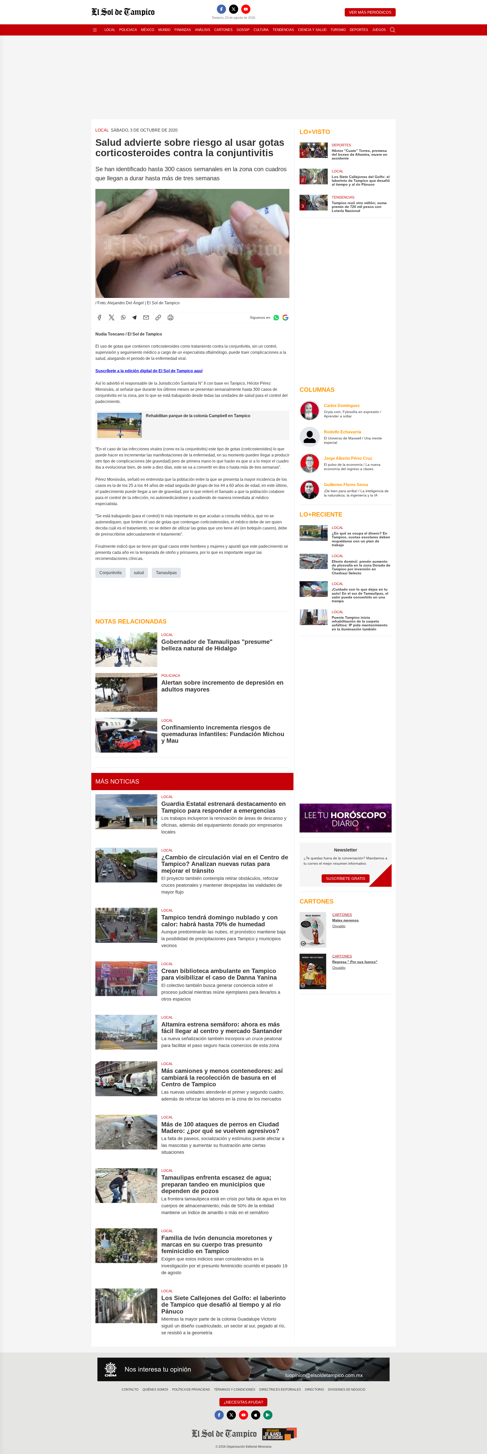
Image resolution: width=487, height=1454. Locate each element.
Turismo (338, 30)
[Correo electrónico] (146, 317)
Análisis (202, 30)
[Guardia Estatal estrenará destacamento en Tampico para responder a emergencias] (126, 818)
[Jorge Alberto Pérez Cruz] (310, 463)
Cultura (261, 30)
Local (110, 30)
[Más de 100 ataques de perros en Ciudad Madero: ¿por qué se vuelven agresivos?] (126, 1138)
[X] (233, 9)
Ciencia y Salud (312, 30)
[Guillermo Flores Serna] (310, 490)
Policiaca (128, 30)
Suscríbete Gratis (345, 878)
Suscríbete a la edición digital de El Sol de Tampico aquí (148, 371)
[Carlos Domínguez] (310, 410)
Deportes (359, 30)
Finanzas (183, 30)
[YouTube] (245, 9)
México (147, 30)
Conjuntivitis (110, 573)
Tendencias (283, 30)
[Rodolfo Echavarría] (310, 437)
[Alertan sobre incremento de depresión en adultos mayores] (126, 692)
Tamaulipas (166, 573)
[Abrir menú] (94, 29)
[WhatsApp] (123, 317)
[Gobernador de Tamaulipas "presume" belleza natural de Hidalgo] (126, 649)
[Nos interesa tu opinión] (243, 1369)
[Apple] (255, 1415)
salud (139, 573)
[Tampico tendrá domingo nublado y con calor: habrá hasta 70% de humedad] (126, 931)
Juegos (379, 30)
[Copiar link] (158, 317)
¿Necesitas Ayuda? (243, 1402)
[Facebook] (221, 9)
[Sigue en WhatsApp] (276, 317)
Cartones (223, 30)
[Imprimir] (170, 317)
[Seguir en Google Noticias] (285, 317)
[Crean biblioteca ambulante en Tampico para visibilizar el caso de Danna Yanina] (126, 985)
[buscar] (393, 30)
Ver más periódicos (370, 12)
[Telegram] (134, 317)
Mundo (164, 30)
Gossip (243, 30)
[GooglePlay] (267, 1415)
